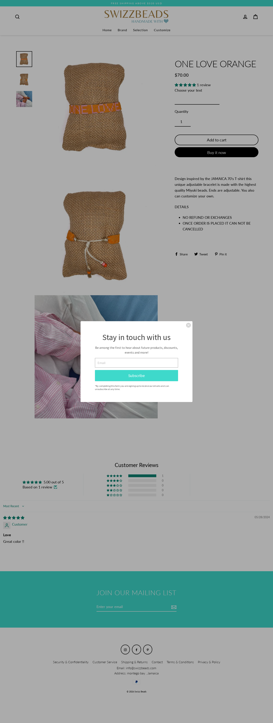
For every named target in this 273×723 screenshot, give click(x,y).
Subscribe (136, 375)
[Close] (188, 325)
